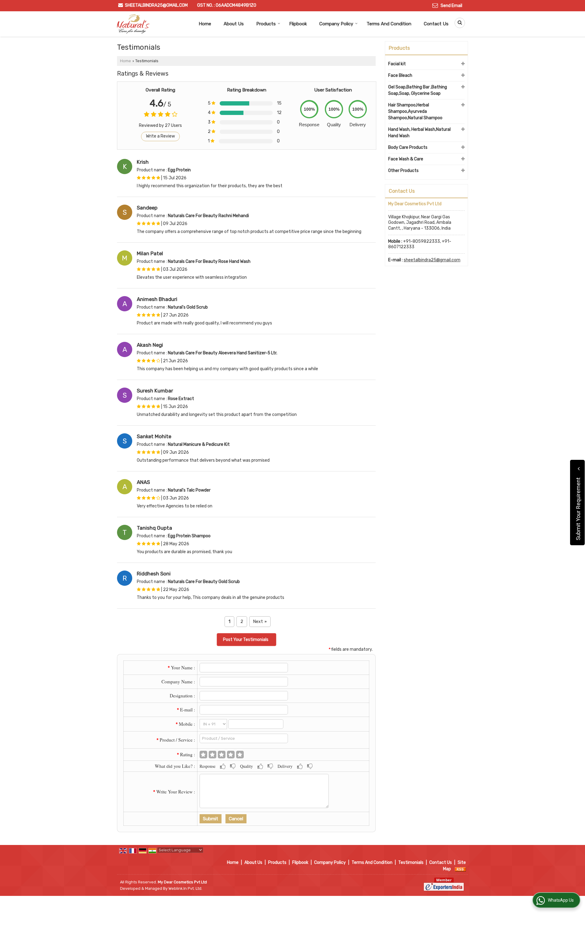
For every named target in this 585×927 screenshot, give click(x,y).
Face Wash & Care (405, 159)
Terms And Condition (389, 24)
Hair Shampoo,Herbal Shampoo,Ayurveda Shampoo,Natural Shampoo (415, 111)
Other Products (403, 170)
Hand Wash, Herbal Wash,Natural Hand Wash (419, 132)
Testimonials (411, 862)
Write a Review (160, 136)
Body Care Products (407, 147)
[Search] (458, 23)
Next (260, 621)
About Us (234, 24)
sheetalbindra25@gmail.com (156, 5)
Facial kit (397, 63)
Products (266, 24)
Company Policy (336, 24)
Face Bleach (400, 75)
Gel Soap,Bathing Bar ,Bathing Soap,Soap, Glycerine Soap (417, 90)
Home (205, 24)
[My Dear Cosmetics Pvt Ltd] (133, 24)
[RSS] (460, 869)
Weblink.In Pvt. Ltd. (185, 888)
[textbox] (244, 738)
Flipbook (298, 24)
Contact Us (436, 24)
